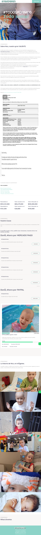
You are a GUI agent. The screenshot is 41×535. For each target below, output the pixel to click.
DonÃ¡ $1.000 (35, 253)
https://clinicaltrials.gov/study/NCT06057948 (12, 92)
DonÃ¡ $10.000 (35, 282)
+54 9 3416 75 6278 (22, 532)
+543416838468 (23, 531)
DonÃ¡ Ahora (35, 298)
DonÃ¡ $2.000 (35, 262)
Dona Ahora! (9, 29)
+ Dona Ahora (36, 333)
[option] (20, 20)
